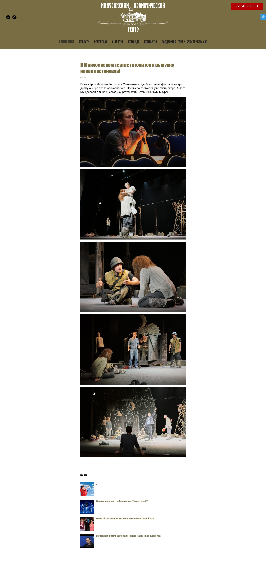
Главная (67, 41)
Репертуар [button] (101, 42)
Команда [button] (134, 42)
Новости (84, 42)
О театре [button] (117, 42)
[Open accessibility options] (263, 17)
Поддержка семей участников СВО (184, 42)
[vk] (8, 17)
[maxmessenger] (14, 17)
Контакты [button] (150, 42)
